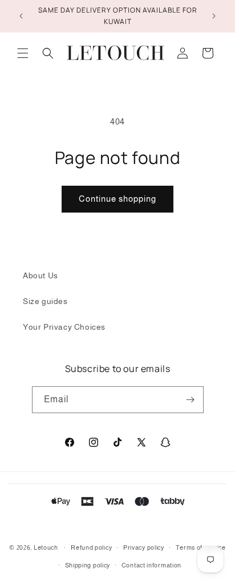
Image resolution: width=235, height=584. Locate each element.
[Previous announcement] (21, 16)
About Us (40, 275)
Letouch (46, 547)
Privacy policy (143, 547)
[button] (22, 53)
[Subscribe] (190, 399)
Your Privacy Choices (64, 326)
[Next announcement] (213, 16)
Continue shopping (117, 198)
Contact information (151, 565)
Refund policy (91, 547)
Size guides (45, 301)
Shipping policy (88, 565)
